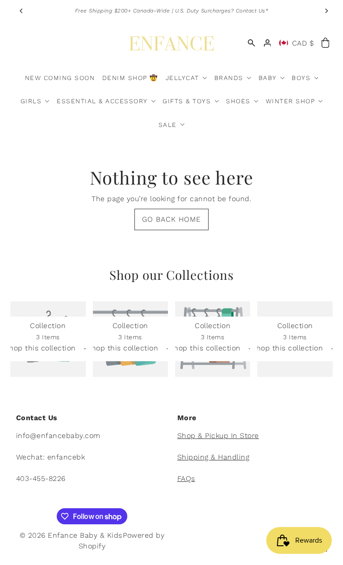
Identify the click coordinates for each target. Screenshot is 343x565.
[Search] (251, 43)
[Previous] (21, 10)
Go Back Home (171, 219)
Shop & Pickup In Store (218, 435)
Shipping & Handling (213, 457)
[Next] (326, 10)
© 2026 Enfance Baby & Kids (71, 535)
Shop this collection (41, 348)
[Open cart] (325, 43)
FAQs (186, 478)
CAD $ (303, 43)
